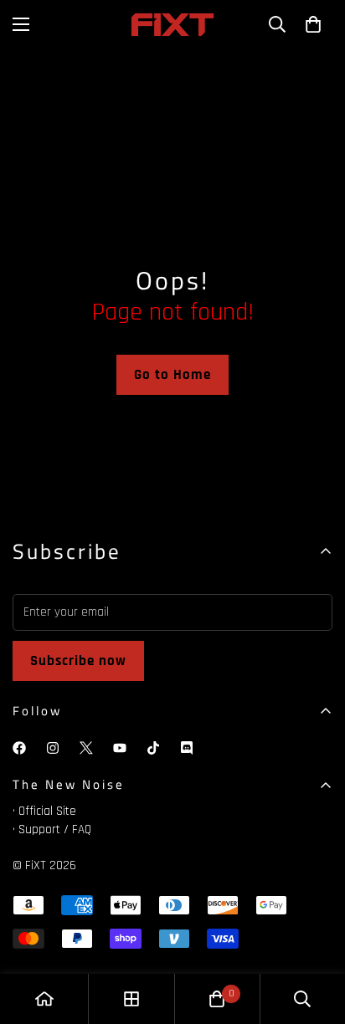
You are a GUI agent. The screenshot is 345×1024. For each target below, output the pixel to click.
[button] (313, 24)
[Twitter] (86, 748)
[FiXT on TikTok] (153, 748)
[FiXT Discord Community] (186, 748)
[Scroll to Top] (315, 935)
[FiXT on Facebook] (19, 748)
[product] (44, 999)
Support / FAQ (54, 829)
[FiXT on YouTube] (119, 748)
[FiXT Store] (172, 24)
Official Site (47, 811)
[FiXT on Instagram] (52, 748)
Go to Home (172, 375)
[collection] (131, 999)
